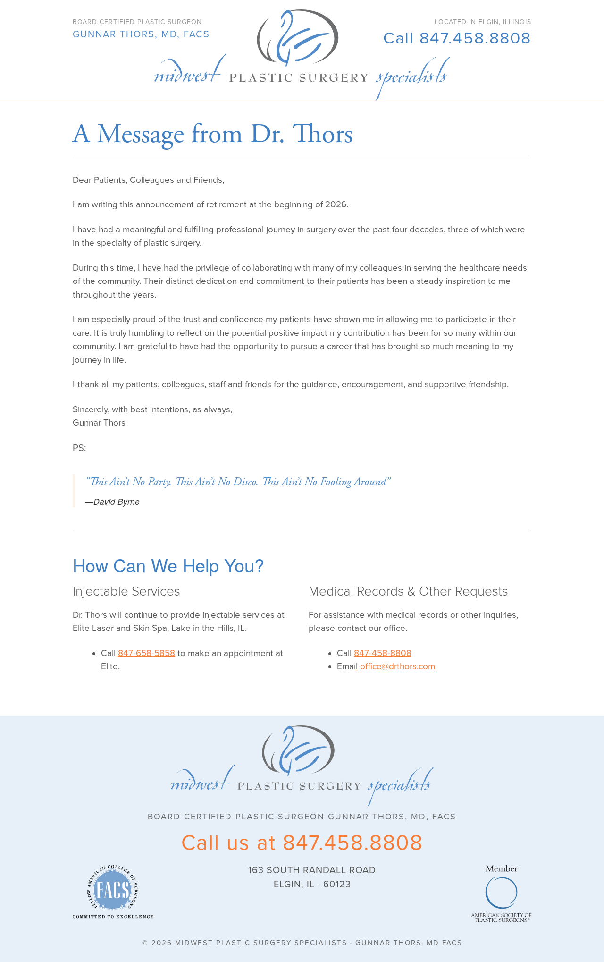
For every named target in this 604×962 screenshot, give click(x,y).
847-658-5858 (146, 653)
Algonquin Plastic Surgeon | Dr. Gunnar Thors (302, 55)
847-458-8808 (382, 653)
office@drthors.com (397, 666)
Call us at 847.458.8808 (302, 843)
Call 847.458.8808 (457, 38)
